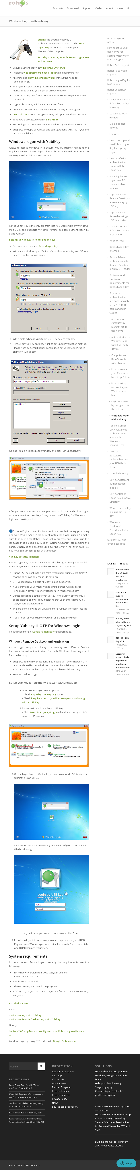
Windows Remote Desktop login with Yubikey (35, 1019)
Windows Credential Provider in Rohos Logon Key (119, 527)
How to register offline (115, 40)
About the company (63, 1071)
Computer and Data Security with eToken (119, 359)
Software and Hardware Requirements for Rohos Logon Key (119, 280)
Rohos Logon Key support (117, 91)
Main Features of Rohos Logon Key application (119, 230)
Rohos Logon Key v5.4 (18, 1112)
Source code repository (65, 1106)
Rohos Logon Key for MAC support (118, 82)
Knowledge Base (18, 1003)
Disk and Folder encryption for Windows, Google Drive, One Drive (112, 1075)
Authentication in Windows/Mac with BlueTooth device (120, 342)
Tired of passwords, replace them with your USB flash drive (119, 459)
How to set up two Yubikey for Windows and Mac (120, 389)
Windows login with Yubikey (26, 1015)
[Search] (128, 8)
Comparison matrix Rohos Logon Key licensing (120, 103)
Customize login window (118, 115)
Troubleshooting (119, 473)
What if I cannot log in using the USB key (120, 512)
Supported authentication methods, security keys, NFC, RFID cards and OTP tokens (119, 302)
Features (114, 134)
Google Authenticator (44, 631)
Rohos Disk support (118, 65)
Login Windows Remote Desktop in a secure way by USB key (120, 200)
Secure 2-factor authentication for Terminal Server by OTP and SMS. (112, 1126)
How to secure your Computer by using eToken (120, 373)
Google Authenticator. (65, 1041)
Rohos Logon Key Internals (119, 248)
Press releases (60, 1091)
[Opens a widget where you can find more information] (126, 1163)
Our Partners (59, 1083)
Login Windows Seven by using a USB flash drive (119, 216)
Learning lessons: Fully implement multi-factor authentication (26, 1120)
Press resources (61, 1095)
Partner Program (61, 1087)
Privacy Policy (59, 1098)
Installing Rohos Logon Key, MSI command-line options (118, 182)
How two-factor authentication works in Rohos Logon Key (118, 164)
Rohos (12, 1165)
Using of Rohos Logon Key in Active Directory (120, 497)
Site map (57, 1075)
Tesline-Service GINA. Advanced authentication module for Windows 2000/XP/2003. (118, 435)
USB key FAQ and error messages (116, 541)
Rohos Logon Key (48, 246)
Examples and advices (117, 125)
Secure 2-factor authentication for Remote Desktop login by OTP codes (120, 262)
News (55, 1102)
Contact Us (58, 1079)
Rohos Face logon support (117, 72)
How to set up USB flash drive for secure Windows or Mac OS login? (118, 53)
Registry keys (117, 240)
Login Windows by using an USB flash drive (120, 405)
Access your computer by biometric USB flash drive (119, 324)
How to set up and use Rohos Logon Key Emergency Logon (120, 146)
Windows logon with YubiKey (28, 21)
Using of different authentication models (119, 483)
